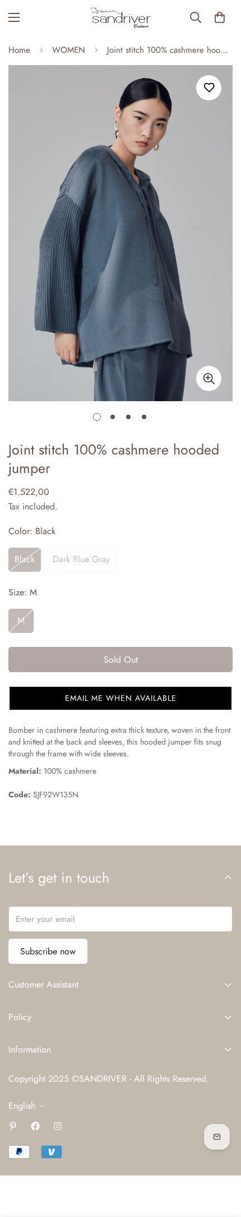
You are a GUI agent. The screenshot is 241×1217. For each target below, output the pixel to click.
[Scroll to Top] (221, 1157)
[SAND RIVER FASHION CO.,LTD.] (120, 17)
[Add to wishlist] (208, 87)
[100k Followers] (57, 1126)
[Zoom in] (208, 378)
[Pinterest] (12, 1126)
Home (19, 50)
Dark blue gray (81, 559)
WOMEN (68, 50)
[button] (220, 17)
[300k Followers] (35, 1126)
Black (25, 559)
